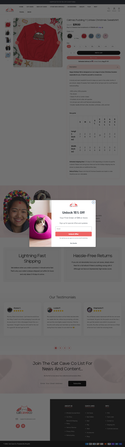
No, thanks (73, 243)
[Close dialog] (93, 202)
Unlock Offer (74, 234)
